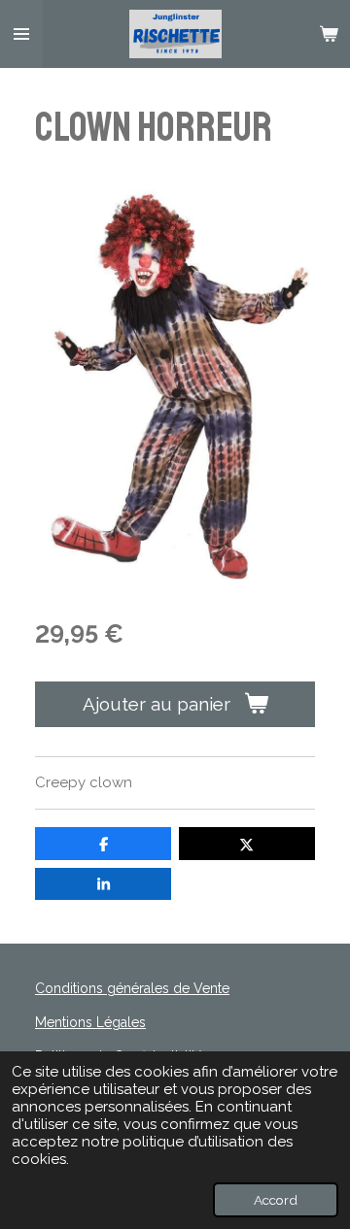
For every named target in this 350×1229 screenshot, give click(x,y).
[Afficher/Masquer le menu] (21, 34)
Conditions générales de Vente (132, 988)
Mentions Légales (90, 1022)
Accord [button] (276, 1200)
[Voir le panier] (328, 34)
